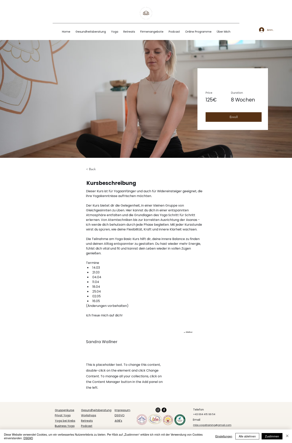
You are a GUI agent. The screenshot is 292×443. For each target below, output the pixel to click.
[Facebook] (164, 410)
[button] (234, 117)
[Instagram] (158, 410)
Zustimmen (272, 436)
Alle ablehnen (247, 436)
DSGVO (28, 438)
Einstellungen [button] (223, 436)
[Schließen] (287, 436)
